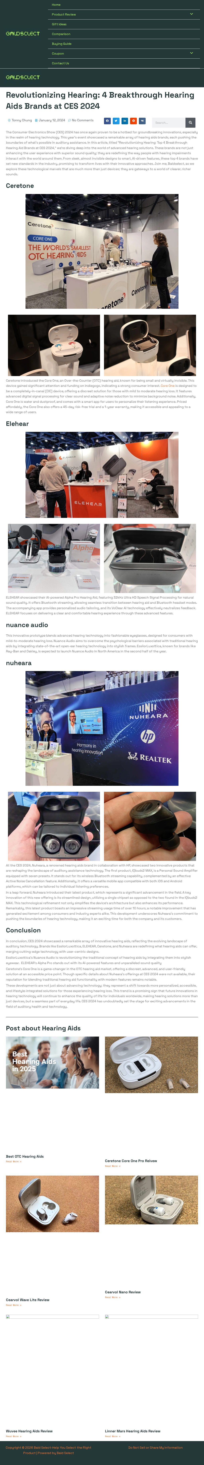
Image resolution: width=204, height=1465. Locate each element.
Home (56, 5)
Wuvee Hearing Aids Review (29, 1431)
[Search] (190, 123)
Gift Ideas (59, 24)
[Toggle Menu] (190, 14)
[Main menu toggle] (195, 77)
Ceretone (20, 186)
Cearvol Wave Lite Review (27, 1299)
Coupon (58, 53)
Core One (168, 386)
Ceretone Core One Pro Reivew (131, 1160)
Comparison (61, 34)
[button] (107, 121)
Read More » (13, 1161)
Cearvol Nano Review (123, 1292)
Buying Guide (62, 44)
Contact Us (60, 63)
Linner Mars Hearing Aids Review (132, 1431)
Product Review (64, 14)
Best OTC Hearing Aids (25, 1156)
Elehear (17, 424)
